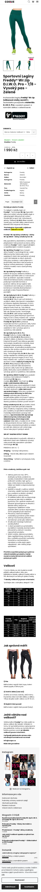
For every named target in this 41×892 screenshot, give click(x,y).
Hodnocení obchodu (9, 798)
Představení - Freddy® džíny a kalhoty (17, 830)
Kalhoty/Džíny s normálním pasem (15, 861)
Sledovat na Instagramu (21, 789)
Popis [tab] (7, 202)
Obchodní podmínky (9, 803)
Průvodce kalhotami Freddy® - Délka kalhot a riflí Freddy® (19, 841)
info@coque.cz (10, 740)
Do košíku (21, 162)
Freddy (13, 142)
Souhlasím (29, 887)
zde (3, 874)
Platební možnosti (8, 805)
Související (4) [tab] (17, 202)
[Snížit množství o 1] (22, 155)
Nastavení (19, 880)
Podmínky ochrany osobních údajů (15, 800)
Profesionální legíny (18, 98)
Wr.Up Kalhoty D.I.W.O (12, 333)
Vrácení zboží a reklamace (12, 808)
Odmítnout (10, 887)
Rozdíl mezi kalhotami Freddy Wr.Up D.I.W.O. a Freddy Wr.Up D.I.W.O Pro (19, 818)
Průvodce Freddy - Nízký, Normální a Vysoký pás (16, 824)
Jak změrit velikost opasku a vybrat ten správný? (18, 835)
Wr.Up (6, 271)
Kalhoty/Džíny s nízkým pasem (13, 856)
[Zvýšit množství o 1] (32, 155)
